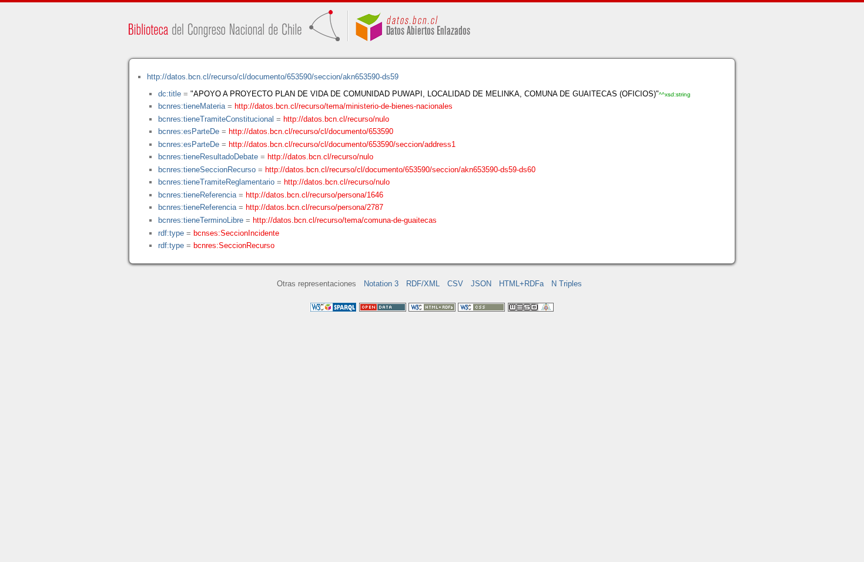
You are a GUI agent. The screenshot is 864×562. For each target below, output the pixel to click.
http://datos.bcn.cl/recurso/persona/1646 (314, 194)
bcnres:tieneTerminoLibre (200, 220)
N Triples (566, 283)
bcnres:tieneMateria (191, 106)
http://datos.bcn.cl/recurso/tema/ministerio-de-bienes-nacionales (344, 106)
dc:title (169, 93)
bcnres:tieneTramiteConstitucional (216, 119)
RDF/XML (423, 283)
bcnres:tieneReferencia (197, 194)
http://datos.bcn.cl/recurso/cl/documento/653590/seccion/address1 (342, 144)
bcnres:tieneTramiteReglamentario (216, 182)
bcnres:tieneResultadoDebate (208, 156)
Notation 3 (381, 283)
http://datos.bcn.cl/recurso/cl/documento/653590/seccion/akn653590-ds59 (272, 76)
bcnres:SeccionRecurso (233, 245)
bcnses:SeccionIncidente (236, 233)
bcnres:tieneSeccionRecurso (207, 169)
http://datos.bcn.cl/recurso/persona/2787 (314, 207)
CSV (455, 283)
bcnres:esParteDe (188, 131)
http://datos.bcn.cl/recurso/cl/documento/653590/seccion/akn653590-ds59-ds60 (400, 169)
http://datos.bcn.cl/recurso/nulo (336, 119)
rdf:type (171, 233)
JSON (481, 283)
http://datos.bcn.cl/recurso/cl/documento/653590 (311, 131)
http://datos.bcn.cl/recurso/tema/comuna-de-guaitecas (345, 220)
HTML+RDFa (521, 283)
